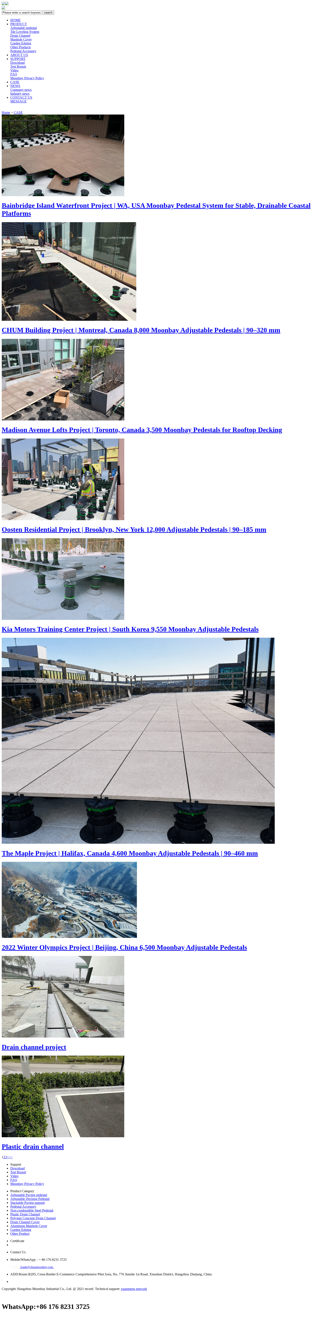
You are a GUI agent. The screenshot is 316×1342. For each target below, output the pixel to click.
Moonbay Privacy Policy (27, 78)
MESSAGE (18, 101)
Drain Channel (20, 35)
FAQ (13, 74)
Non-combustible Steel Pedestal (31, 1210)
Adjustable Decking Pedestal (29, 1199)
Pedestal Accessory (23, 51)
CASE (14, 82)
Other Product (19, 1233)
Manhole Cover (21, 39)
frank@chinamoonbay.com (37, 1267)
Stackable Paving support (27, 1202)
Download (17, 62)
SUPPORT (18, 59)
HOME (15, 20)
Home (6, 112)
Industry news (19, 93)
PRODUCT (18, 24)
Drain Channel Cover (25, 1222)
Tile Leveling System (24, 32)
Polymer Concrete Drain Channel (33, 1218)
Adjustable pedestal (23, 28)
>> (11, 1157)
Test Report (18, 66)
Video (14, 70)
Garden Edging (20, 43)
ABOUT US (19, 55)
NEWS (15, 86)
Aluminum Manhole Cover (28, 1226)
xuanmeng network (134, 1289)
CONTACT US (21, 97)
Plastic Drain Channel (25, 1214)
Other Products (20, 47)
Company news (21, 90)
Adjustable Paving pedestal (28, 1195)
